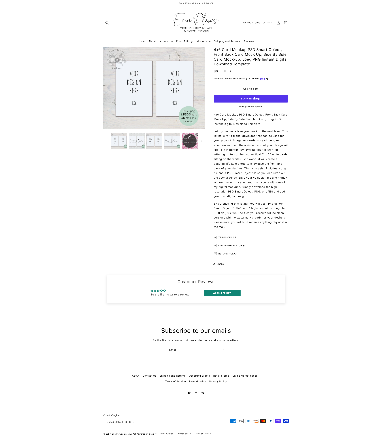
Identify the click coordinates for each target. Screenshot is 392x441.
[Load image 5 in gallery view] (190, 141)
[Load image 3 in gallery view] (154, 141)
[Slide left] (106, 141)
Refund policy (197, 381)
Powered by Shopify (146, 434)
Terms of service (202, 434)
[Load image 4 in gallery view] (172, 141)
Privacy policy (184, 434)
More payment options (250, 106)
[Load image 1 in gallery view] (119, 141)
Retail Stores (221, 375)
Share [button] (220, 263)
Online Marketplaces (245, 375)
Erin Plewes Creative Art (124, 434)
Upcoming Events (199, 375)
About (135, 375)
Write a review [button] (222, 292)
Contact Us (149, 375)
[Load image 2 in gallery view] (137, 141)
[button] (107, 22)
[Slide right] (202, 141)
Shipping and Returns (173, 375)
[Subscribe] (222, 350)
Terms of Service (175, 381)
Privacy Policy (218, 381)
